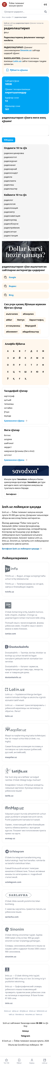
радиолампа (10, 180)
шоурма (8, 439)
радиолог (8, 200)
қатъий (7, 400)
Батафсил (11, 494)
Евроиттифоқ (36, 319)
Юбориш (8, 140)
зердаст (8, 447)
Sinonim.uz (26, 50)
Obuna (11, 1044)
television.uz (42, 1011)
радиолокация (11, 208)
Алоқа (25, 1031)
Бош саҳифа (6, 17)
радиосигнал (10, 231)
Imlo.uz (5, 540)
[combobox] (25, 11)
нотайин (8, 408)
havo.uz (39, 1014)
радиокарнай (10, 169)
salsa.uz (15, 1011)
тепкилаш (9, 404)
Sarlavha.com (27, 540)
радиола (8, 177)
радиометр (9, 212)
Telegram (25, 1036)
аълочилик (12, 314)
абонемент (12, 331)
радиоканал (9, 165)
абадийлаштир (31, 331)
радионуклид (10, 219)
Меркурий (30, 325)
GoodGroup (23, 1044)
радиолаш (9, 184)
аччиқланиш (13, 325)
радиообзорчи (11, 223)
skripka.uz (24, 1011)
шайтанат (9, 443)
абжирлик (28, 314)
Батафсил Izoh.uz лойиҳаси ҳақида (20, 548)
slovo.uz (32, 1011)
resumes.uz (30, 1014)
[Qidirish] (45, 11)
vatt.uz (11, 1014)
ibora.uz (7, 1011)
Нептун (21, 319)
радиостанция (11, 235)
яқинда (7, 415)
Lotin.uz (17, 61)
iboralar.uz (19, 1014)
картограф (9, 396)
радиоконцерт (11, 173)
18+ (41, 1044)
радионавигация (12, 216)
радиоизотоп (10, 157)
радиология (9, 204)
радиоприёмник (12, 227)
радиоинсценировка (14, 153)
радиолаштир (10, 188)
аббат (9, 319)
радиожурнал (10, 161)
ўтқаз (6, 412)
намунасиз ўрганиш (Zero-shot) (19, 451)
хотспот (8, 455)
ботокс (7, 435)
